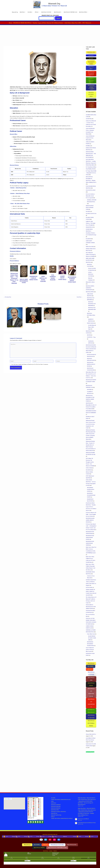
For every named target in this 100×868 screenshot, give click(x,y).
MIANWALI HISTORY (56, 806)
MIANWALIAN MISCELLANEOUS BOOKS (91, 364)
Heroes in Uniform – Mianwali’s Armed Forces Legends (90, 195)
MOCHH (89, 335)
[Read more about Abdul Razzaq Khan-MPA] (14, 317)
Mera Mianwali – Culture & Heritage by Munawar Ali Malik (91, 254)
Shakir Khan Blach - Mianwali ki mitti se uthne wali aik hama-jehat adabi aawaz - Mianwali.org (87, 799)
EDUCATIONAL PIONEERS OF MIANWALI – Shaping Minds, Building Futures (86, 813)
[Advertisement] (50, 34)
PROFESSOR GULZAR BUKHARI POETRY (91, 495)
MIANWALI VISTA (55, 809)
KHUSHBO (89, 389)
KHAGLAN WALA (92, 822)
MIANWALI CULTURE (46, 12)
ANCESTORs (88, 118)
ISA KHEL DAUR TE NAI (91, 213)
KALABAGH (88, 238)
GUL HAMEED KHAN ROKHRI (43, 277)
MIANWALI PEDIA (83, 12)
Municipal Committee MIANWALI (58, 811)
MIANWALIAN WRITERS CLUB (70, 12)
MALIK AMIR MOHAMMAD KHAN (14, 281)
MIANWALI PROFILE (55, 808)
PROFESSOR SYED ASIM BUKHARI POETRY (90, 537)
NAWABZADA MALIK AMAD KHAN (24, 278)
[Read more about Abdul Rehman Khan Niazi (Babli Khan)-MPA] (33, 315)
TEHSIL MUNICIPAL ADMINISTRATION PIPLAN (62, 818)
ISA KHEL (30, 12)
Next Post (79, 297)
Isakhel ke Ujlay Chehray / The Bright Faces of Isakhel (90, 223)
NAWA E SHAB (89, 467)
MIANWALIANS (57, 12)
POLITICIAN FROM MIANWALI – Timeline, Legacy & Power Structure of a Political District (91, 506)
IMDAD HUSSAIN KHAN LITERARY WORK (90, 207)
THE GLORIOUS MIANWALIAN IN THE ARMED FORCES (91, 606)
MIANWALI (22, 12)
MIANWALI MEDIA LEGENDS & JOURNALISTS (90, 287)
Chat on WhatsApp (90, 752)
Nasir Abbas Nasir (91, 634)
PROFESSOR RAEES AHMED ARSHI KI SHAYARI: (90, 520)
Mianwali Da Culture (90, 282)
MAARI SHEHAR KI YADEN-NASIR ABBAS (92, 638)
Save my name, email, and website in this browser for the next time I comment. (29, 364)
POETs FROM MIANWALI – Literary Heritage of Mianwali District (85, 803)
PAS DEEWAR (89, 469)
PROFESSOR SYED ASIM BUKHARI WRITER (90, 543)
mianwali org (15, 12)
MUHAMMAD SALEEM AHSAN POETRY (90, 489)
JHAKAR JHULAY (89, 227)
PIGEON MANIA (90, 323)
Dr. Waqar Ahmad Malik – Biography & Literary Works (91, 172)
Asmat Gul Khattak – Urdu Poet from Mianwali (90, 137)
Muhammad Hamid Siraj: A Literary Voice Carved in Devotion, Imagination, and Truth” (90, 424)
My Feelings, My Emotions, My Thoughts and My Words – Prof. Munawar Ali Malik (90, 462)
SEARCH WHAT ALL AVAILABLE (50, 15)
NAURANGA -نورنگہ (91, 337)
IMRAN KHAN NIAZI (72, 275)
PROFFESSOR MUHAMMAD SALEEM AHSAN (90, 643)
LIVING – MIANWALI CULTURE (90, 274)
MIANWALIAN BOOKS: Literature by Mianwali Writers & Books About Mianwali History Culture (91, 348)
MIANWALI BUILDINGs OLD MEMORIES (92, 303)
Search (58, 18)
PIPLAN (36, 12)
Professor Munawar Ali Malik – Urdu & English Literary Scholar (91, 514)
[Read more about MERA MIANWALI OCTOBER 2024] (52, 313)
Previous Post (7, 297)
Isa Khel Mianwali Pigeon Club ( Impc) (92, 327)
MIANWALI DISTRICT (56, 804)
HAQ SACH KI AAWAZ (90, 190)
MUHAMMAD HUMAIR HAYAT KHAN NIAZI (62, 279)
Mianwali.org (54, 3)
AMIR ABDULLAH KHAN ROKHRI (33, 279)
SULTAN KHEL (89, 587)
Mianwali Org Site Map (56, 815)
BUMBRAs (88, 145)
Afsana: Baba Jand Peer (91, 734)
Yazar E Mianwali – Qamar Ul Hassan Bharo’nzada (90, 649)
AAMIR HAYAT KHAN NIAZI (53, 277)
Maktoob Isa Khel (90, 246)
